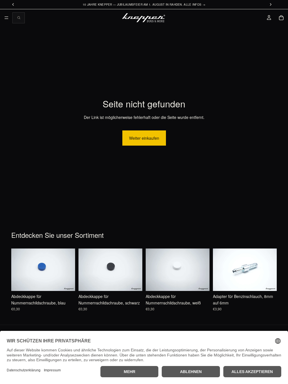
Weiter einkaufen (144, 138)
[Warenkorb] (281, 18)
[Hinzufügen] (66, 282)
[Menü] (6, 17)
